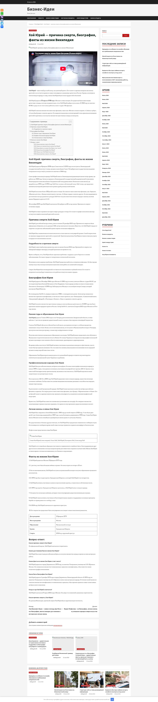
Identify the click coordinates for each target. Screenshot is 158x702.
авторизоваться (57, 625)
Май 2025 (105, 128)
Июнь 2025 (105, 124)
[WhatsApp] (2, 13)
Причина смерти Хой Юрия (39, 127)
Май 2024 (105, 156)
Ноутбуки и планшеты (67, 18)
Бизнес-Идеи (40, 9)
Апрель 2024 (106, 160)
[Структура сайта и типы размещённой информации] (92, 679)
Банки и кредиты (96, 18)
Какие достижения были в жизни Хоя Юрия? (48, 146)
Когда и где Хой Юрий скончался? (46, 152)
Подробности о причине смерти (43, 129)
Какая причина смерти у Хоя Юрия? (46, 154)
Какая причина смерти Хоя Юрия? (46, 144)
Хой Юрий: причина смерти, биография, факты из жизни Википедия (51, 124)
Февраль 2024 (106, 168)
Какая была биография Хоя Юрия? (46, 150)
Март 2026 (105, 111)
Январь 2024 (106, 172)
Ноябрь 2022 (106, 205)
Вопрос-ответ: (35, 142)
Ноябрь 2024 (106, 132)
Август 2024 (105, 144)
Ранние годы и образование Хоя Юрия (44, 133)
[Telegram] (2, 23)
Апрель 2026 (106, 107)
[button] (69, 121)
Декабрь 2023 (106, 176)
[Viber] (2, 16)
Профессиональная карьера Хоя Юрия (44, 135)
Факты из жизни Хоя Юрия (39, 140)
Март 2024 (105, 164)
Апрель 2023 (106, 196)
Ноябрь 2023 (106, 180)
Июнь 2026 (105, 99)
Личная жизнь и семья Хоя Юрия (43, 137)
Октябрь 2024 (106, 136)
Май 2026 (105, 103)
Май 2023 (105, 192)
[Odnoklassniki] (2, 10)
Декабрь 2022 (106, 201)
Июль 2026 (105, 95)
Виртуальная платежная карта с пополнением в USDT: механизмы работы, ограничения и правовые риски (115, 80)
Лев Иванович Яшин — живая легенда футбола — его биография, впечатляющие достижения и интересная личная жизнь (46, 610)
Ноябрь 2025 (106, 120)
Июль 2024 (105, 148)
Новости (41, 18)
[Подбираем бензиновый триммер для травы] (63, 643)
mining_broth (32, 44)
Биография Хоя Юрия (37, 131)
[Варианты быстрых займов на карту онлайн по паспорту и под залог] (117, 679)
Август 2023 (105, 188)
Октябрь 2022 (106, 209)
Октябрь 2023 (106, 184)
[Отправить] (2, 26)
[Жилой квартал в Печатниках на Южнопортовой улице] (66, 679)
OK (112, 699)
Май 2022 (105, 213)
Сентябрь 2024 (106, 140)
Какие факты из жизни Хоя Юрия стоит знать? (49, 148)
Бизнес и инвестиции (52, 18)
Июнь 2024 (105, 152)
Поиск (104, 31)
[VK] (2, 20)
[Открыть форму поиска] (130, 18)
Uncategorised (31, 18)
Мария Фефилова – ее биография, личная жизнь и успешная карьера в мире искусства (80, 608)
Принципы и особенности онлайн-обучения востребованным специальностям (39, 677)
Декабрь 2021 (106, 217)
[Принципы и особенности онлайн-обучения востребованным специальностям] (41, 672)
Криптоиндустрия (82, 18)
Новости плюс (106, 250)
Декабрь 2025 (106, 115)
